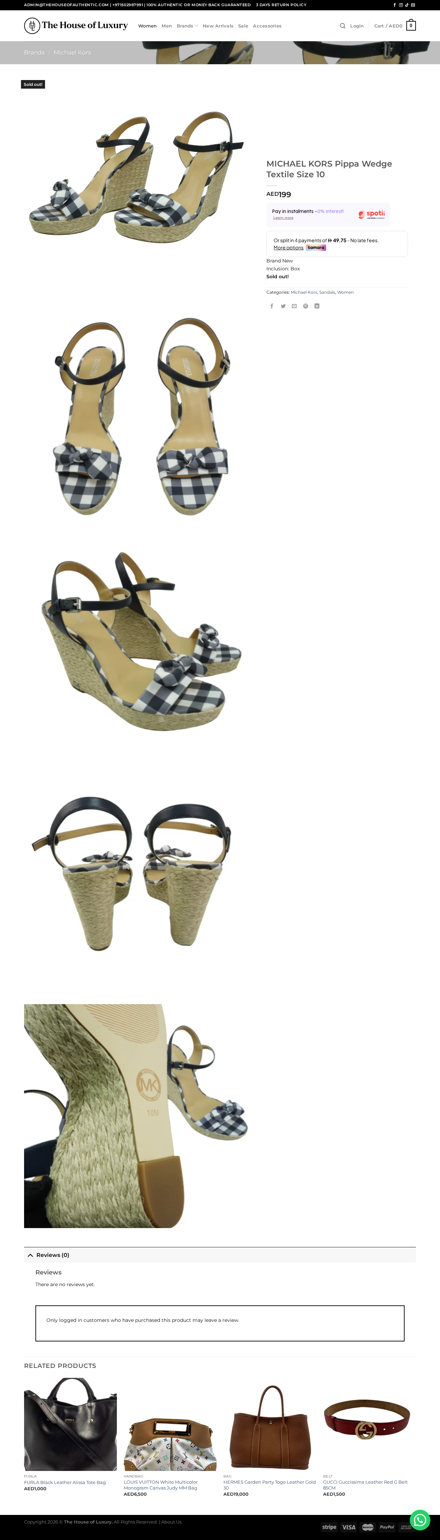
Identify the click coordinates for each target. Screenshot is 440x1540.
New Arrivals (218, 26)
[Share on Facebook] (272, 306)
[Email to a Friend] (294, 306)
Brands (185, 26)
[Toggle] (30, 1254)
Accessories (267, 26)
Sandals (327, 292)
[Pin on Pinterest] (305, 306)
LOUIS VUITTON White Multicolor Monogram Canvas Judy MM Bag (161, 1485)
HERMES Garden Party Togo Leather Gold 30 (269, 1485)
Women (147, 26)
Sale (243, 26)
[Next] (415, 1445)
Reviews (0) (52, 1255)
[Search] (342, 26)
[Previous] (24, 1445)
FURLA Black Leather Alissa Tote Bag (65, 1482)
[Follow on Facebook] (395, 5)
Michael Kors (72, 52)
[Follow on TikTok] (407, 5)
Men (167, 26)
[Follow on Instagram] (401, 5)
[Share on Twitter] (283, 306)
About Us (171, 1522)
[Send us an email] (413, 5)
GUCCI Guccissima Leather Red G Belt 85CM (365, 1485)
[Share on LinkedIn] (317, 306)
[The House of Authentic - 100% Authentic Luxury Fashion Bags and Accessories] (76, 26)
